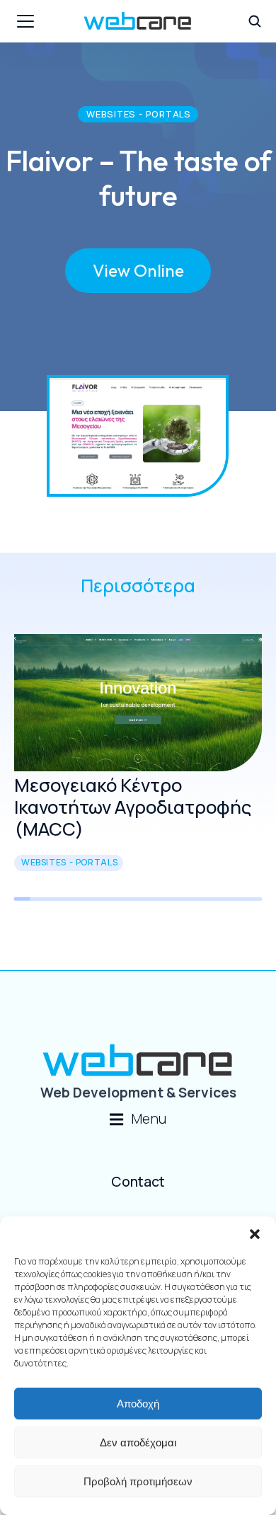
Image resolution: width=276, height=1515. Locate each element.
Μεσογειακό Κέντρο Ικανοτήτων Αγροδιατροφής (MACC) (132, 807)
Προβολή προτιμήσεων (138, 1481)
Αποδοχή (138, 1404)
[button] (255, 1234)
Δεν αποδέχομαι (138, 1442)
